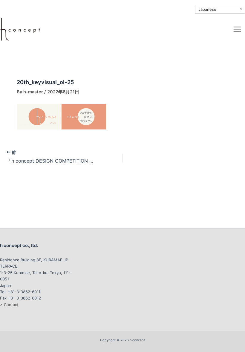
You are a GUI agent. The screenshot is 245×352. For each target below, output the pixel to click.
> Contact (9, 304)
